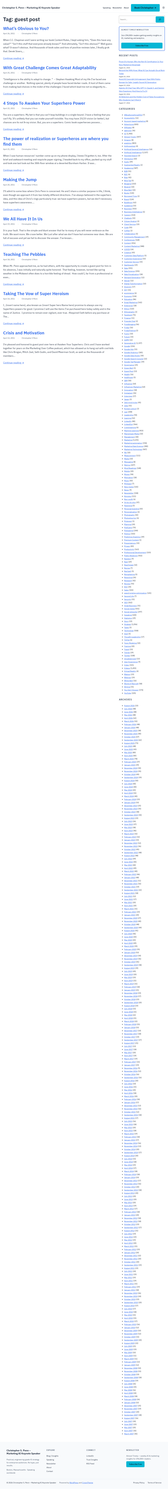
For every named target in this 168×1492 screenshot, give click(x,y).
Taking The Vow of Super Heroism (36, 293)
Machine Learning (131, 430)
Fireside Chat (129, 321)
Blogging (127, 184)
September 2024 (131, 777)
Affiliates (128, 127)
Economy (128, 296)
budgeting (128, 205)
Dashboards (129, 265)
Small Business (130, 605)
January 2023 (129, 840)
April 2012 (128, 1243)
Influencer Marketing (132, 387)
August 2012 (129, 1230)
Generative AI (130, 343)
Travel (126, 649)
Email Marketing (130, 302)
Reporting (128, 577)
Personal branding (131, 509)
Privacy (127, 546)
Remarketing (129, 574)
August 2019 (129, 968)
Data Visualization (131, 274)
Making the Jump (20, 179)
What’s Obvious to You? (26, 28)
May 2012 (128, 1240)
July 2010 (128, 1309)
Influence (128, 384)
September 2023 (131, 815)
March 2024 (129, 796)
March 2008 (129, 1396)
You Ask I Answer (131, 690)
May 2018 (128, 1015)
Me (125, 452)
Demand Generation (132, 277)
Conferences (129, 240)
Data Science (129, 271)
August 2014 (129, 1155)
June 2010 (128, 1312)
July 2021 (128, 896)
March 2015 (129, 1134)
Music (126, 480)
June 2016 (128, 1087)
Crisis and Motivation (23, 333)
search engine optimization (135, 593)
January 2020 (129, 952)
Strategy (127, 624)
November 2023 (130, 809)
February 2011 (130, 1287)
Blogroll (127, 187)
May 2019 (128, 977)
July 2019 (128, 971)
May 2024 (128, 790)
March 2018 (129, 1021)
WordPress (73, 1482)
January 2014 (129, 1177)
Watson (127, 674)
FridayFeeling (129, 330)
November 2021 (130, 884)
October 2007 (129, 1412)
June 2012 (128, 1237)
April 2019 (128, 980)
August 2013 (129, 1193)
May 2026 (128, 715)
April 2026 (128, 718)
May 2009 (128, 1352)
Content (127, 243)
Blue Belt (128, 190)
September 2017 (131, 1040)
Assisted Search (130, 155)
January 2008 (129, 1402)
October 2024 (129, 774)
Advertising (129, 124)
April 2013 (128, 1206)
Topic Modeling (130, 643)
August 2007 (129, 1418)
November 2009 (130, 1334)
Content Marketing (131, 246)
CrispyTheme (87, 1482)
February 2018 (130, 1024)
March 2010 (129, 1321)
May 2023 (128, 827)
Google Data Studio (132, 355)
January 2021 (129, 915)
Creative (127, 252)
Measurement (130, 455)
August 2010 (129, 1305)
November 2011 (130, 1259)
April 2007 (128, 1430)
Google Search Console (133, 359)
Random (127, 559)
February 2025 (130, 762)
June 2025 (128, 749)
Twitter (127, 655)
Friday (126, 327)
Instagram (128, 393)
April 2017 (128, 1055)
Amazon (127, 140)
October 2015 (129, 1112)
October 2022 (129, 849)
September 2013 (131, 1190)
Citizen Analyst (130, 221)
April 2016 (128, 1093)
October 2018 (129, 999)
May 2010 (128, 1315)
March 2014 (129, 1171)
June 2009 (128, 1349)
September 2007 (131, 1415)
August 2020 (129, 930)
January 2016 (129, 1102)
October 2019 (129, 962)
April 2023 (128, 830)
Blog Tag (127, 180)
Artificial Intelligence (133, 152)
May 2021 (128, 902)
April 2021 (128, 905)
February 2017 (130, 1062)
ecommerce (129, 293)
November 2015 (130, 1109)
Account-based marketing (134, 121)
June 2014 (128, 1162)
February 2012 (130, 1249)
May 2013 (128, 1202)
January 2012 (129, 1252)
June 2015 (128, 1124)
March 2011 (129, 1284)
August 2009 (129, 1343)
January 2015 (129, 1140)
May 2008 (128, 1390)
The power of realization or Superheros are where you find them (56, 141)
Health (127, 374)
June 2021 (128, 899)
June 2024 (128, 787)
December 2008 (130, 1368)
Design (127, 280)
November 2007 (130, 1409)
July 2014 (128, 1159)
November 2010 (130, 1296)
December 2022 (130, 843)
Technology (129, 630)
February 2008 (130, 1399)
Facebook (128, 315)
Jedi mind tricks (130, 402)
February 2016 (130, 1099)
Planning (127, 524)
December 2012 (130, 1218)
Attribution (128, 159)
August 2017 (129, 1043)
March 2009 (129, 1359)
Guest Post (128, 371)
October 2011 (129, 1262)
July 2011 (128, 1271)
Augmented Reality (132, 165)
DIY (125, 290)
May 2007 (128, 1427)
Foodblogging (129, 324)
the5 (126, 634)
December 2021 (130, 880)
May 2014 (128, 1165)
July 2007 (128, 1421)
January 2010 (129, 1327)
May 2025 (128, 752)
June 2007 (128, 1424)
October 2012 (129, 1224)
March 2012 (129, 1246)
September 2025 (131, 740)
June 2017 (128, 1049)
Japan (126, 399)
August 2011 (129, 1268)
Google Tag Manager (132, 362)
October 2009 (129, 1337)
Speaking (128, 615)
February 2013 (130, 1212)
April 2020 (128, 943)
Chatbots (128, 218)
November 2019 (130, 959)
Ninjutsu (127, 496)
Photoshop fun (130, 518)
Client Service (130, 224)
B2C (126, 174)
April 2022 (128, 868)
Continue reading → (13, 58)
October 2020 (129, 924)
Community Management (134, 237)
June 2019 (128, 974)
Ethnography (129, 312)
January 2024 (129, 802)
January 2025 (129, 765)
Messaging (128, 462)
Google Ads (129, 349)
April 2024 (128, 793)
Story (126, 621)
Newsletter (128, 493)
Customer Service (131, 262)
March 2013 (129, 1209)
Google (127, 346)
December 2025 (130, 730)
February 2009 (130, 1362)
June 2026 (128, 712)
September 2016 (131, 1077)
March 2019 (129, 984)
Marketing (128, 440)
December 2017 (130, 1030)
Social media (129, 609)
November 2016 (130, 1071)
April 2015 (128, 1130)
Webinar (127, 677)
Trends (127, 652)
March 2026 (129, 721)
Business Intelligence (133, 212)
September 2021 (131, 890)
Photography (129, 515)
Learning (127, 418)
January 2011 (129, 1290)
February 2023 (130, 837)
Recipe (127, 568)
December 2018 (130, 993)
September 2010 (131, 1302)
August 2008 (129, 1380)
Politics (127, 534)
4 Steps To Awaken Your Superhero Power (44, 103)
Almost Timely (130, 137)
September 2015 (131, 1115)
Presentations (130, 543)
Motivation (128, 477)
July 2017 (128, 1046)
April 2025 (128, 755)
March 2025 (129, 759)
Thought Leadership (132, 637)
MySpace (128, 483)
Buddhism (128, 202)
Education (128, 299)
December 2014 (130, 1143)
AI (125, 134)
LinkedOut (128, 424)
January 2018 (129, 1027)
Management (129, 437)
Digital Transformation (133, 283)
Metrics (127, 465)
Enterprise (128, 305)
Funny (126, 334)
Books (126, 193)
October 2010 (129, 1299)
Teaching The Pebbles (24, 254)
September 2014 (131, 1152)
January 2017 (129, 1065)
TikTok (127, 640)
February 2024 (130, 799)
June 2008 (128, 1387)
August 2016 (129, 1081)
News (126, 490)
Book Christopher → (145, 7)
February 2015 (130, 1137)
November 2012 (130, 1221)
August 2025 (129, 743)
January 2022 (129, 877)
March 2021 (129, 909)
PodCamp (128, 527)
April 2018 (128, 1018)
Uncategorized (130, 659)
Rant (126, 562)
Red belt (127, 571)
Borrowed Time (130, 196)
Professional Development (135, 552)
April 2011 (128, 1281)
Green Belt (128, 368)
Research (128, 580)
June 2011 (128, 1274)
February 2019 (130, 987)
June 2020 (128, 937)
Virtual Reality (130, 671)
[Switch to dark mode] (163, 7)
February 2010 (130, 1324)
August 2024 (129, 780)
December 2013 (130, 1180)
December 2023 (130, 806)
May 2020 (128, 940)
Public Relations (131, 555)
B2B (126, 171)
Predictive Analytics (132, 537)
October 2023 (129, 812)
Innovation (128, 390)
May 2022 (128, 865)
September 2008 (131, 1377)
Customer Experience (133, 259)
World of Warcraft (131, 684)
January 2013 (129, 1215)
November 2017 (130, 1034)
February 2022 (130, 874)
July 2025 (128, 746)
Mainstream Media (131, 434)
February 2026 (130, 724)
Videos (127, 668)
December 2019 (130, 955)
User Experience (131, 662)
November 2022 (130, 846)
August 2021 (129, 893)
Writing (127, 687)
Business (128, 208)
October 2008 (129, 1374)
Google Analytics (131, 352)
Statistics (128, 618)
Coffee (127, 230)
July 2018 (128, 1009)
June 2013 (128, 1199)
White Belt (128, 680)
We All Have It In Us (23, 219)
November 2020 (130, 921)
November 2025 (130, 734)
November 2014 (130, 1146)
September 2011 (131, 1265)
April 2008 (128, 1393)
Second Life (129, 596)
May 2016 (128, 1090)
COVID (127, 249)
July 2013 (128, 1196)
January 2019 (129, 990)
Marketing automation (133, 443)
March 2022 (129, 871)
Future (127, 337)
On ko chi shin (130, 502)
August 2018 (129, 1006)
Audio (126, 162)
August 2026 (129, 705)
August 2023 (129, 818)
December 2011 (130, 1255)
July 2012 (128, 1234)
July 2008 (128, 1384)
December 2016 (130, 1068)
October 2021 (129, 887)
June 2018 (128, 1012)
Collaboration (129, 234)
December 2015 (130, 1105)
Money (127, 474)
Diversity (128, 287)
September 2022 (131, 852)
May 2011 (128, 1277)
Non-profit (128, 499)
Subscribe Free (141, 45)
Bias (126, 177)
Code (126, 227)
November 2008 (130, 1371)
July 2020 (128, 934)
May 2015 (128, 1127)
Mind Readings (130, 468)
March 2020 (129, 946)
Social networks (130, 612)
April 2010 (128, 1318)
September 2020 (131, 927)
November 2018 (130, 996)
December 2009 (130, 1330)
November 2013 (130, 1184)
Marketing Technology (133, 449)
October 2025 (129, 737)
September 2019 (131, 965)
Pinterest (128, 521)
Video (126, 665)
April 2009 (128, 1356)
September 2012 (131, 1227)
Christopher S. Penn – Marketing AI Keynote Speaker (31, 7)
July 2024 (128, 784)
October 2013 (129, 1187)
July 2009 (128, 1346)
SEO (126, 602)
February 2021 (130, 912)
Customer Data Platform (134, 255)
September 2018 (131, 1002)
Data (126, 268)
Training (127, 646)
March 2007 (129, 1434)
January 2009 (129, 1365)
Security (127, 599)
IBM (126, 380)
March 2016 (129, 1096)
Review (127, 584)
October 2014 (129, 1149)
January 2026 (129, 727)
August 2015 (129, 1118)
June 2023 (128, 824)
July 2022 (128, 859)
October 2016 (129, 1074)
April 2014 (128, 1168)
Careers (127, 215)
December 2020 (130, 918)
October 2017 (129, 1037)
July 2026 (128, 709)
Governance (129, 365)
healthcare (128, 377)
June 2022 (128, 862)
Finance (127, 318)
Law (125, 412)
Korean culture (130, 409)
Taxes (126, 627)
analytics (128, 143)
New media (128, 487)
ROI (125, 587)
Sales (126, 590)
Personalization (130, 512)
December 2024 (130, 768)
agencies (128, 130)
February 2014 (130, 1174)
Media (126, 459)
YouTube (127, 693)
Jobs (126, 405)
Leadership (128, 415)
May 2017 (128, 1052)
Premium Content (131, 540)
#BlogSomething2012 (133, 115)
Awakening (128, 168)
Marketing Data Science (133, 446)
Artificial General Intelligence (136, 149)
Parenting (128, 505)
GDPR (126, 340)
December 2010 (130, 1293)
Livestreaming (130, 427)
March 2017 (129, 1059)
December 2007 (130, 1406)
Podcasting (128, 530)
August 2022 (129, 855)
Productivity (129, 549)
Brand (126, 199)
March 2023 (129, 834)
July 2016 (128, 1084)
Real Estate (128, 565)
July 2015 (128, 1121)
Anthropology (129, 146)
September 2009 (131, 1340)
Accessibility (129, 118)
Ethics (126, 309)
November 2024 (130, 771)
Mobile (127, 471)
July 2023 (128, 821)
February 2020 (130, 949)
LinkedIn (128, 421)
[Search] (160, 19)
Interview (128, 396)
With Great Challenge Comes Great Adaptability (49, 67)
